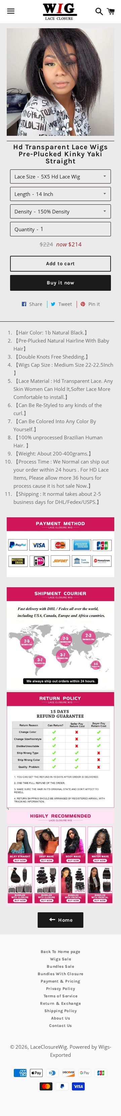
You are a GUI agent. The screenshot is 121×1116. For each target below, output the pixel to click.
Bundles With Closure (60, 973)
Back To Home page (60, 951)
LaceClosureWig (48, 1046)
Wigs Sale (60, 959)
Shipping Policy (60, 1010)
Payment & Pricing (60, 981)
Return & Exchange (60, 1003)
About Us (60, 1018)
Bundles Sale (60, 966)
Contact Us (60, 1025)
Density (23, 211)
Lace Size (24, 176)
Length (22, 194)
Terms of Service (61, 996)
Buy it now (60, 283)
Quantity (24, 229)
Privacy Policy (60, 988)
